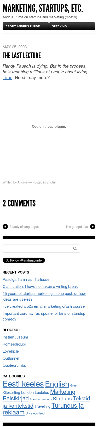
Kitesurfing (11, 392)
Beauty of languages (24, 226)
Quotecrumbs (14, 365)
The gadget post (77, 226)
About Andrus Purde (22, 26)
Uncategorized (35, 413)
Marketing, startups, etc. (43, 8)
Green (74, 385)
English (52, 182)
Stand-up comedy (41, 399)
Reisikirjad (16, 398)
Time (7, 77)
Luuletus (42, 392)
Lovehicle (11, 351)
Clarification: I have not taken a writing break (40, 286)
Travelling (42, 406)
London (27, 392)
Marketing (62, 391)
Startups (62, 398)
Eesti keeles (23, 383)
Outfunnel (11, 358)
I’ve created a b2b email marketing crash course (44, 306)
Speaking (59, 26)
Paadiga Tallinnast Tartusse (26, 279)
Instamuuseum (15, 337)
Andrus (23, 182)
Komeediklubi (14, 344)
